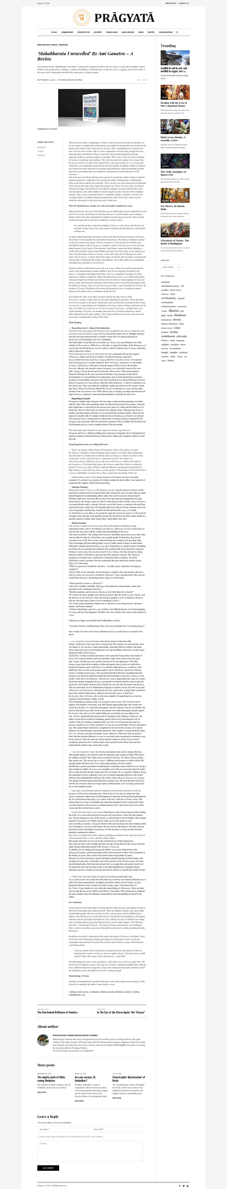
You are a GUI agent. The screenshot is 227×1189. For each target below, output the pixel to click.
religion (165, 344)
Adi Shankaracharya (170, 285)
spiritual (164, 348)
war (83, 994)
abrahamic (165, 282)
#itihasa (72, 991)
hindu (111, 991)
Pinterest (41, 155)
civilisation (94, 991)
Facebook (41, 147)
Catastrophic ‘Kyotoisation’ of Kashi (128, 1078)
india (181, 323)
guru (163, 315)
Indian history (167, 328)
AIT (182, 286)
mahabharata (75, 994)
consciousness (168, 306)
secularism (174, 344)
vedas (172, 356)
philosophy (182, 336)
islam (177, 327)
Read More (41, 1092)
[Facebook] (179, 1185)
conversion (181, 306)
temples (174, 352)
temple (164, 352)
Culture (164, 311)
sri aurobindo (175, 348)
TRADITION (63, 45)
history (128, 991)
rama (172, 340)
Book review (82, 991)
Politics (164, 340)
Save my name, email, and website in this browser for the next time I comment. (71, 1136)
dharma (104, 991)
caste (172, 293)
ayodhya (165, 289)
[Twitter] (183, 1185)
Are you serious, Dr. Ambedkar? (85, 1078)
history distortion (169, 323)
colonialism (167, 302)
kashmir (165, 332)
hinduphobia (166, 319)
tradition (183, 352)
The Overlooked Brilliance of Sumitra (57, 1012)
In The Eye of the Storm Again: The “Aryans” (121, 1012)
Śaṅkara (170, 360)
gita (182, 310)
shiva (182, 344)
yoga (163, 360)
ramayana (180, 340)
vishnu (179, 356)
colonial (180, 298)
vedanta (165, 356)
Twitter (40, 151)
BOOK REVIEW (43, 45)
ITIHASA (54, 45)
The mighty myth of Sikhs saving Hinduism (51, 1078)
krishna (135, 991)
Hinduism (119, 991)
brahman (165, 294)
